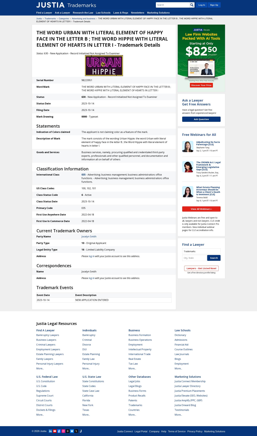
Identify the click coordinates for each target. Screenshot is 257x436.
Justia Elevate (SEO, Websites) (191, 395)
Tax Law (133, 363)
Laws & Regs (120, 12)
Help (163, 431)
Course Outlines (184, 349)
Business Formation (139, 335)
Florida (86, 400)
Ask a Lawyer (62, 12)
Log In (202, 5)
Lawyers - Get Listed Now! (201, 268)
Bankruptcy (88, 335)
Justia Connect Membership (190, 381)
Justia (39, 18)
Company (154, 431)
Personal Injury (90, 363)
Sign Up (214, 5)
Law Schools (103, 12)
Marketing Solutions (158, 12)
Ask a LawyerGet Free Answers (196, 102)
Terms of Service (177, 431)
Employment (135, 344)
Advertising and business (83, 18)
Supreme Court (44, 395)
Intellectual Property (139, 349)
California (87, 395)
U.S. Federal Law (47, 376)
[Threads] (67, 431)
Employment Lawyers (48, 349)
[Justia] (50, 5)
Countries (134, 410)
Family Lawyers (44, 359)
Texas (85, 410)
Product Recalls (136, 395)
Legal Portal (141, 431)
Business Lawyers (46, 339)
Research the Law (83, 12)
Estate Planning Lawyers (50, 354)
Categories (64, 18)
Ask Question (201, 119)
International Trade (139, 354)
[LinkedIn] (50, 431)
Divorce (86, 344)
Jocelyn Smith (89, 236)
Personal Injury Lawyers (49, 363)
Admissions (181, 339)
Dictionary (180, 335)
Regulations (43, 390)
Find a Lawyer (44, 12)
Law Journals (182, 354)
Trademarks (50, 18)
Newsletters (137, 12)
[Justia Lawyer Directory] (80, 431)
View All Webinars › (201, 208)
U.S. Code (41, 386)
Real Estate (134, 359)
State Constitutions (93, 381)
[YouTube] (55, 431)
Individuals (89, 330)
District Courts (44, 405)
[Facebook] (59, 431)
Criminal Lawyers (45, 344)
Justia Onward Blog (185, 405)
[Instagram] (63, 431)
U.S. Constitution (45, 381)
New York (87, 405)
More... (40, 368)
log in (91, 256)
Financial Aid (181, 344)
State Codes (89, 386)
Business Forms (137, 390)
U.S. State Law (91, 376)
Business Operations (140, 339)
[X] (76, 431)
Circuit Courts (44, 400)
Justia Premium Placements (190, 390)
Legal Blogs (135, 386)
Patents (132, 400)
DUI (84, 349)
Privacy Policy (194, 431)
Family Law (88, 359)
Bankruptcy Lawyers (47, 335)
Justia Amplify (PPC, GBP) (188, 400)
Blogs (178, 359)
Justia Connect (125, 431)
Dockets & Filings (45, 410)
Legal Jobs (134, 381)
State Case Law (90, 390)
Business (134, 330)
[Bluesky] (72, 431)
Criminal (87, 339)
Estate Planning (91, 354)
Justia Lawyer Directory (187, 386)
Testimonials (182, 410)
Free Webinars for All (199, 134)
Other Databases (139, 376)
